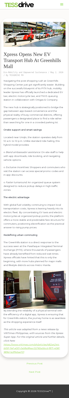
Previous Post (34, 363)
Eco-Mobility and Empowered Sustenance (25, 72)
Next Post (34, 372)
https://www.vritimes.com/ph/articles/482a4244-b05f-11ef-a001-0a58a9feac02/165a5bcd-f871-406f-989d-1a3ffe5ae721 (32, 348)
